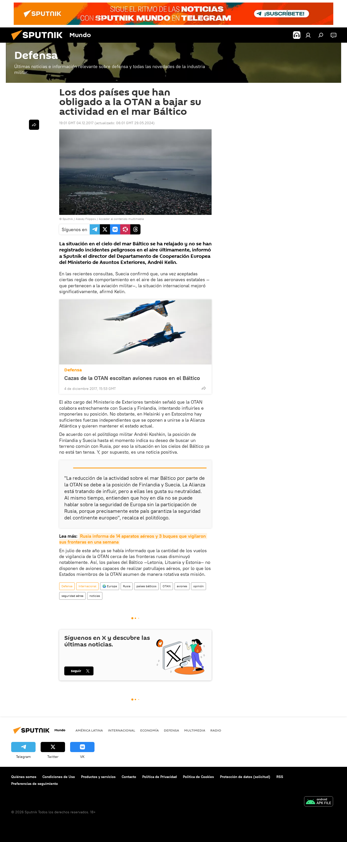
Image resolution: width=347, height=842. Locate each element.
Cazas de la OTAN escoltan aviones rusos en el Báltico (132, 378)
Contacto (129, 776)
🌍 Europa (109, 586)
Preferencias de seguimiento (34, 783)
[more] (204, 388)
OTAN (167, 586)
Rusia (126, 586)
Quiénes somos (23, 776)
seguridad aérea (72, 596)
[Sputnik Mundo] (38, 41)
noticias (94, 596)
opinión (198, 586)
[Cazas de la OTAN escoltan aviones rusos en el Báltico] (135, 331)
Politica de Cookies (198, 776)
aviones (182, 586)
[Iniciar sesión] (308, 35)
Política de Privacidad (159, 776)
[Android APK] (318, 802)
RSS (279, 776)
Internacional (87, 586)
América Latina (89, 730)
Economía (149, 730)
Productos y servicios (98, 776)
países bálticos (146, 586)
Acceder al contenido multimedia (121, 219)
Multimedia (194, 730)
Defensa (73, 370)
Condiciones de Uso (58, 776)
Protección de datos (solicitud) (245, 776)
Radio (215, 730)
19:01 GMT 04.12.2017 (76, 123)
